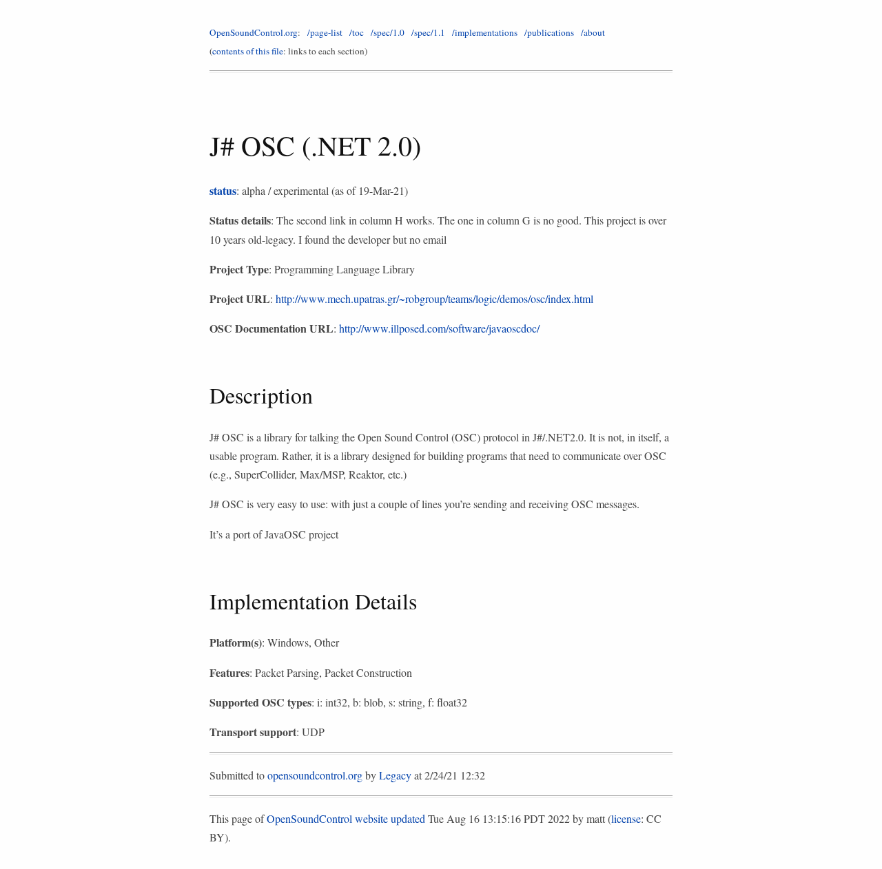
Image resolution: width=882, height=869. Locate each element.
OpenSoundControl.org (253, 32)
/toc (356, 32)
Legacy (395, 775)
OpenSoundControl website (327, 818)
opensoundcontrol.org (314, 775)
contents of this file (247, 51)
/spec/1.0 (387, 32)
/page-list (324, 32)
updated (408, 818)
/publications (549, 32)
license (626, 818)
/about (593, 32)
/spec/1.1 (428, 32)
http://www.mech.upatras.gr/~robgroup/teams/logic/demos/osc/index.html (434, 298)
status (222, 190)
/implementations (484, 32)
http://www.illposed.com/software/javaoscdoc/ (439, 328)
